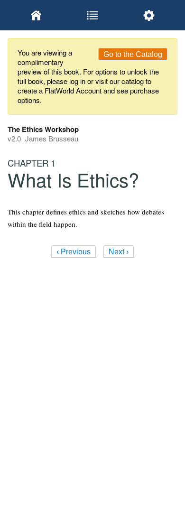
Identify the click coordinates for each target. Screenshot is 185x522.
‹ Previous (73, 252)
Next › (119, 252)
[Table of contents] (92, 15)
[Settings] (149, 15)
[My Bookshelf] (36, 15)
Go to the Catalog (132, 54)
